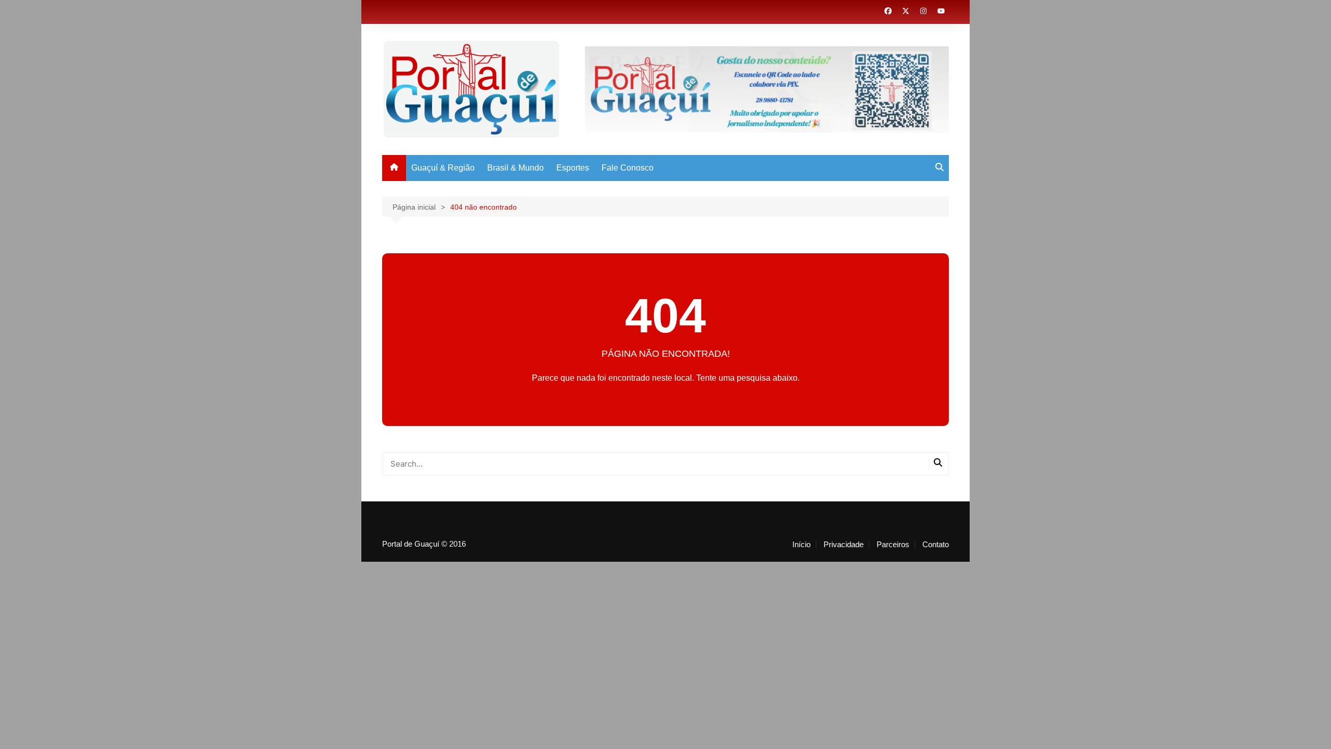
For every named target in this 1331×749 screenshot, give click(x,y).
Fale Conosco (628, 167)
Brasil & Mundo (515, 167)
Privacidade (844, 544)
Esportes (572, 167)
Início (801, 544)
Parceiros (893, 544)
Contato (935, 544)
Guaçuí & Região (443, 167)
